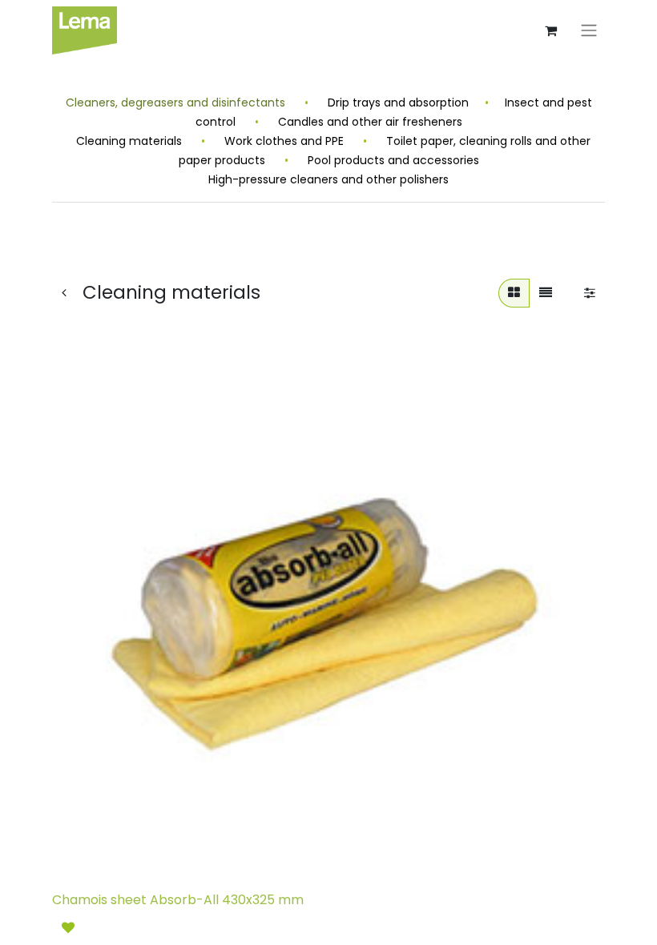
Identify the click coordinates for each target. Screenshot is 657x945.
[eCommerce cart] (550, 30)
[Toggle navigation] (589, 30)
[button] (68, 928)
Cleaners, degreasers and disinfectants (177, 102)
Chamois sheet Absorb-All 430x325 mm (178, 900)
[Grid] (514, 293)
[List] (546, 293)
